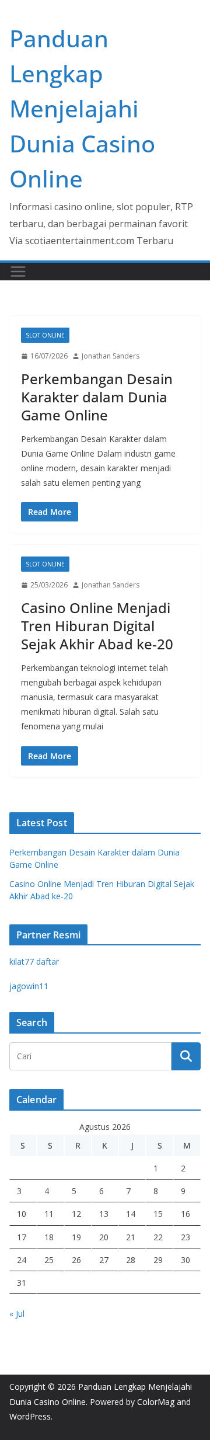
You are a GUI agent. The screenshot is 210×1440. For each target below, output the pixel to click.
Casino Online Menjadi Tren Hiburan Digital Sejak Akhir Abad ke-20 (97, 625)
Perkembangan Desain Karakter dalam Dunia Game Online (97, 397)
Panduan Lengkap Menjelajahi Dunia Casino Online (82, 108)
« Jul (16, 1313)
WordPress (30, 1416)
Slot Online (45, 335)
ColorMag (155, 1401)
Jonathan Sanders (110, 356)
